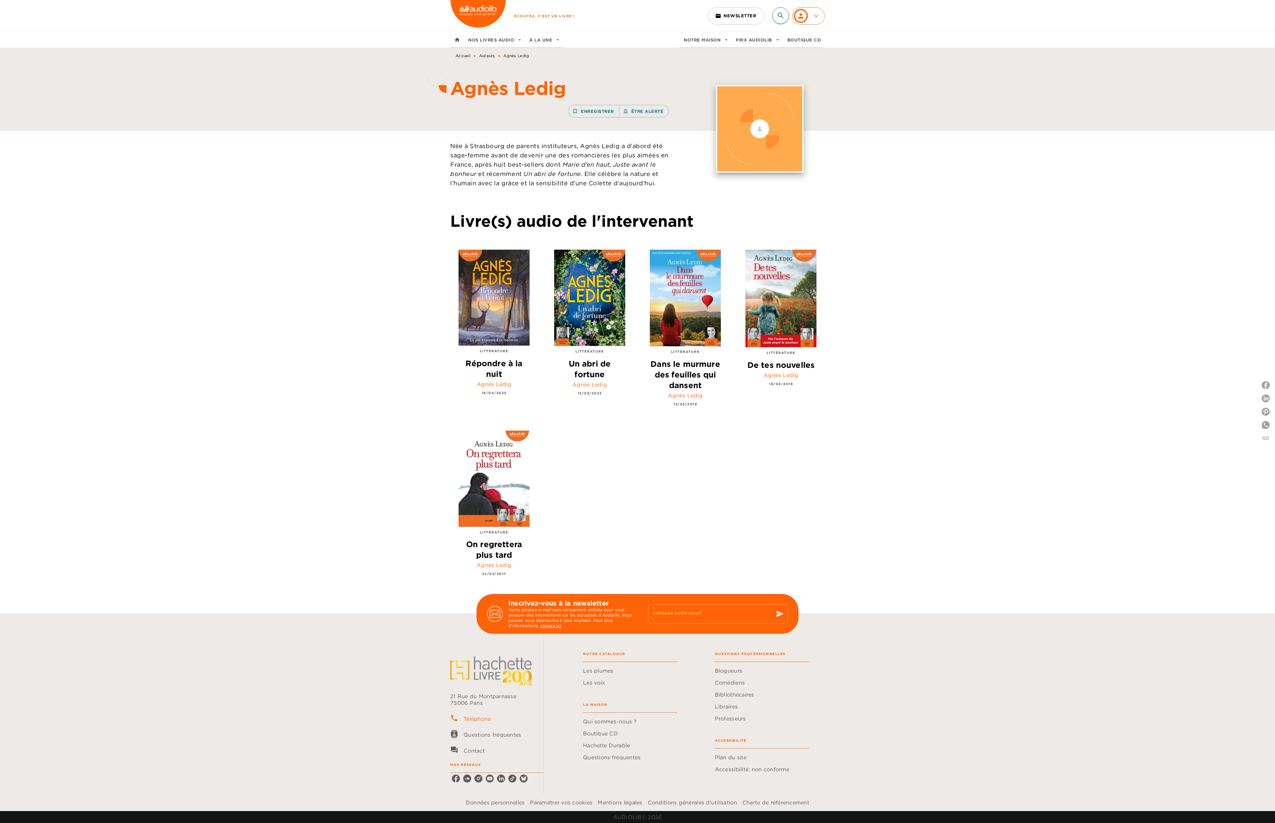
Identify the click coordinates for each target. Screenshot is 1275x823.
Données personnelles (495, 802)
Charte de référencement (775, 802)
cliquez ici (551, 625)
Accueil (463, 55)
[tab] (457, 40)
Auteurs (487, 55)
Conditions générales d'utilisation (692, 802)
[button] (736, 16)
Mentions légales (620, 802)
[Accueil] (478, 16)
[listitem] (456, 778)
